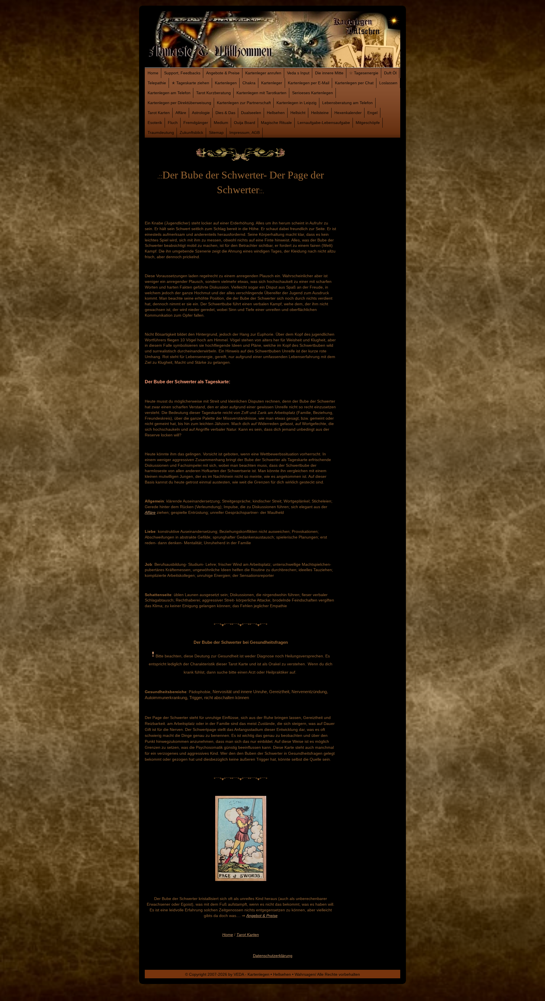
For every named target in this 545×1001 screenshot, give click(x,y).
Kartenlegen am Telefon (169, 93)
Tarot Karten (159, 112)
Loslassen (388, 83)
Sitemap (216, 132)
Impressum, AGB (244, 132)
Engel (372, 112)
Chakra (248, 83)
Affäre (180, 112)
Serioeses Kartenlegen (312, 93)
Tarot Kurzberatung (213, 93)
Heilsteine (320, 112)
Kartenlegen (226, 83)
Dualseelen (251, 112)
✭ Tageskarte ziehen (190, 83)
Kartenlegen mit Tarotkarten (261, 93)
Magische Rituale (276, 122)
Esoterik (155, 122)
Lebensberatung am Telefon (347, 102)
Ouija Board (244, 122)
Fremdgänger (195, 122)
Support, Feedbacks (182, 73)
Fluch (173, 122)
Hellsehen (276, 112)
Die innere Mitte (329, 73)
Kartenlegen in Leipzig (296, 102)
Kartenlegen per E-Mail (308, 83)
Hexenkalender (348, 112)
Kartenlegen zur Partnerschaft (244, 102)
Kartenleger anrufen (263, 73)
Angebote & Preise (223, 73)
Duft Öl (390, 73)
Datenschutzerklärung (272, 955)
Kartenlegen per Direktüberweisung (179, 102)
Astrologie (201, 112)
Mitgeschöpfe (368, 122)
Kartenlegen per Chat (354, 83)
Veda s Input (298, 73)
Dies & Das (225, 112)
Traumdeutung (161, 132)
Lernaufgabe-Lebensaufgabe (323, 122)
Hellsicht (297, 112)
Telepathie (157, 83)
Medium (221, 122)
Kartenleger (271, 83)
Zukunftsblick (191, 132)
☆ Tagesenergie (363, 73)
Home (153, 73)
